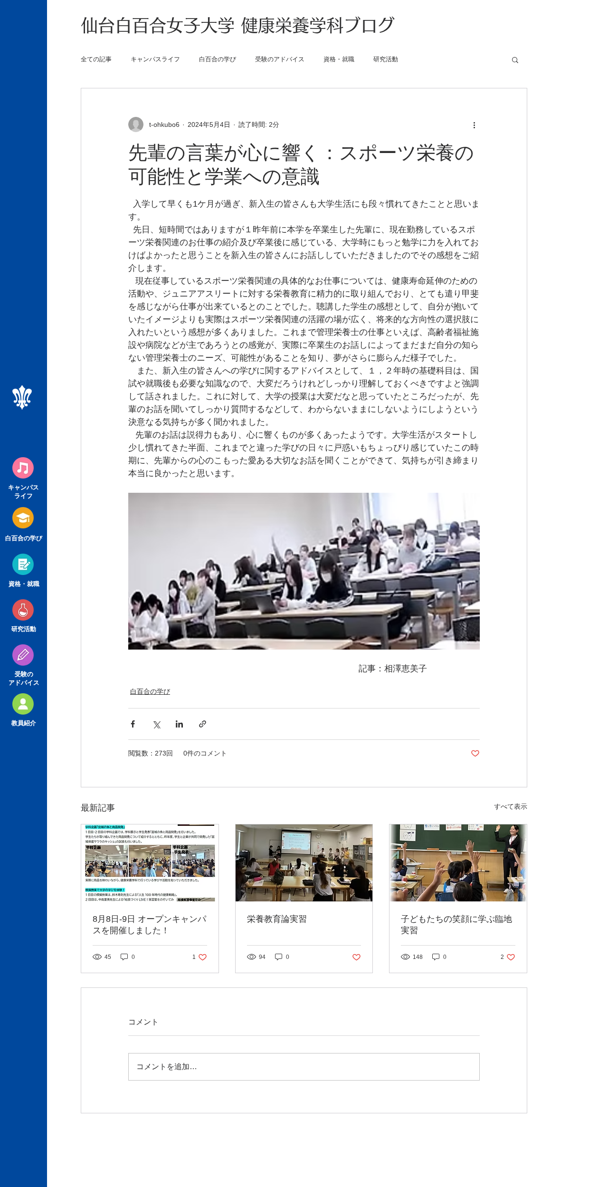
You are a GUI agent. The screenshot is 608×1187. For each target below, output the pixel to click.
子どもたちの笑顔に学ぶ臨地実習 (456, 924)
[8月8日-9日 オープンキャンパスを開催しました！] (149, 862)
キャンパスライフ (155, 59)
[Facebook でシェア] (132, 723)
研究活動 (385, 59)
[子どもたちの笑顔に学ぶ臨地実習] (458, 862)
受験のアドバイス (279, 59)
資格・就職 (338, 59)
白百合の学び (217, 59)
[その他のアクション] (474, 124)
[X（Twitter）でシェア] (156, 723)
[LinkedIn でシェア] (179, 723)
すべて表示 (510, 806)
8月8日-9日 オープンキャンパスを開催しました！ (149, 924)
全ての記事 (96, 59)
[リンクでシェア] (202, 723)
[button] (515, 59)
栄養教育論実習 (277, 919)
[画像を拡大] (304, 571)
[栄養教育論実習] (304, 862)
